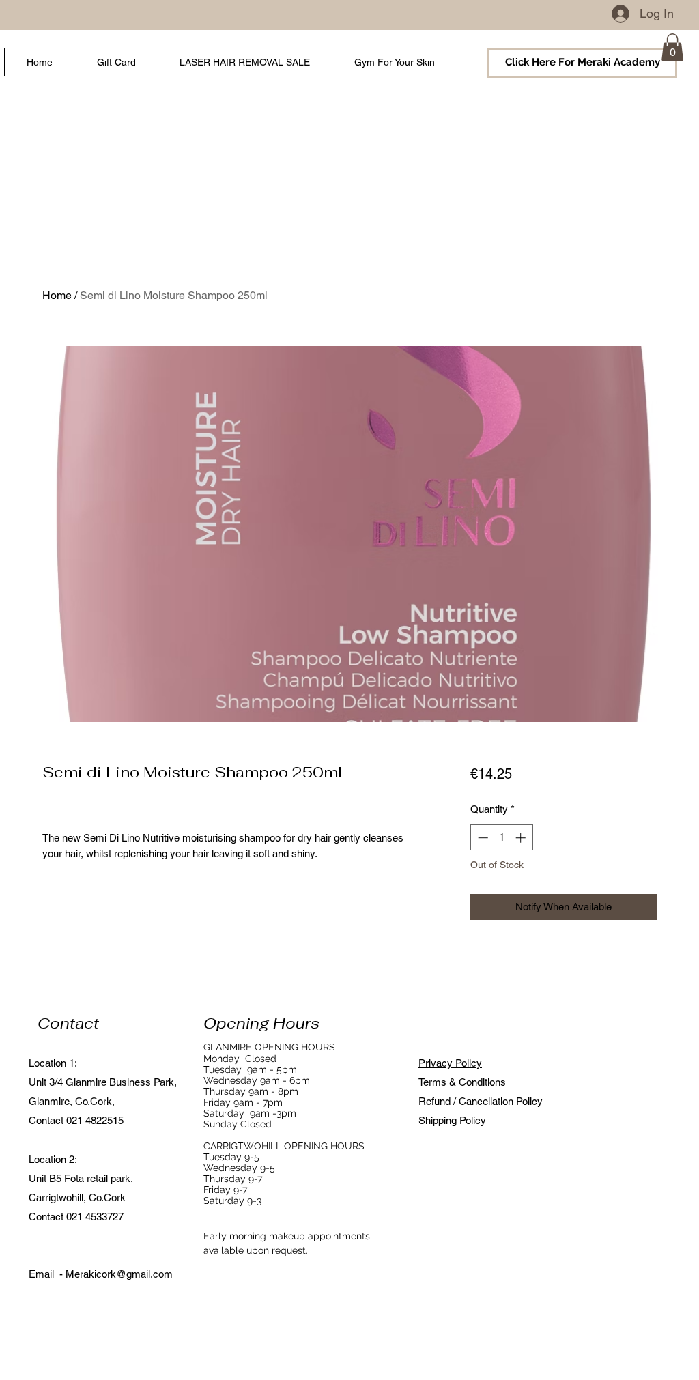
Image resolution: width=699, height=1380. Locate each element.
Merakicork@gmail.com (119, 1274)
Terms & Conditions (462, 1082)
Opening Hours (261, 1023)
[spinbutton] (501, 837)
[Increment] (522, 837)
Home (57, 295)
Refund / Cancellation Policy (480, 1101)
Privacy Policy (450, 1063)
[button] (672, 47)
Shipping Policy (452, 1120)
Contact (68, 1023)
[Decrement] (481, 837)
